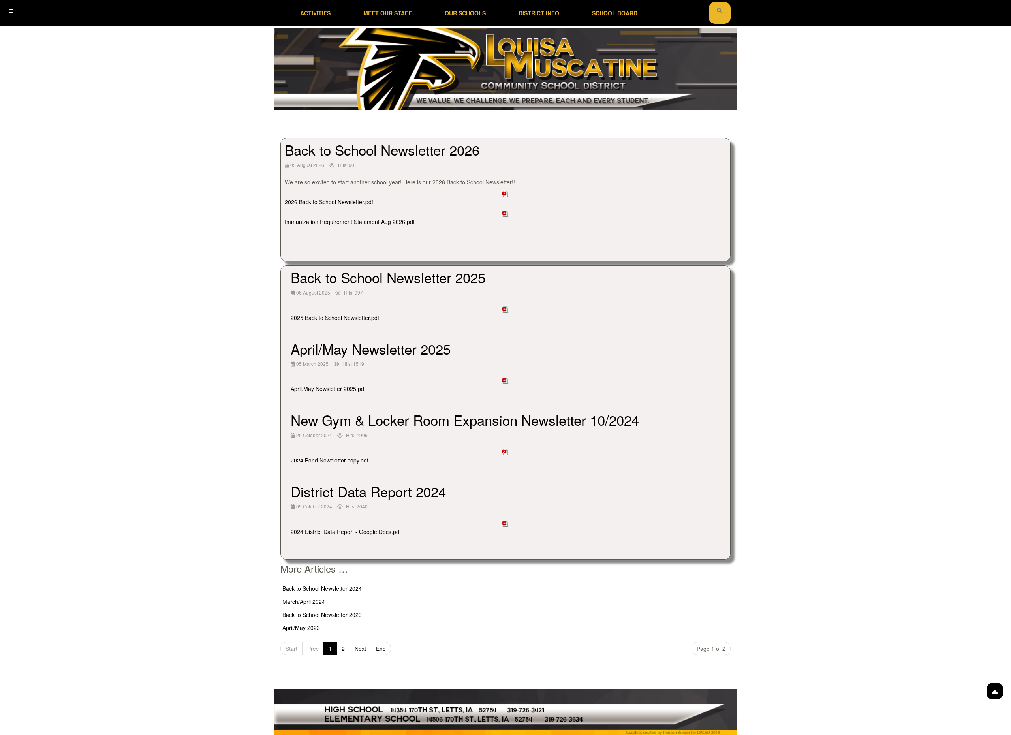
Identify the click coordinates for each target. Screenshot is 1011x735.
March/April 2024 (303, 601)
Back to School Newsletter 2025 (388, 277)
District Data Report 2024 (368, 491)
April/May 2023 (301, 628)
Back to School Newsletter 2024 (322, 588)
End (381, 648)
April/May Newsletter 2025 (371, 349)
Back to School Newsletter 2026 (382, 150)
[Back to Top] (995, 691)
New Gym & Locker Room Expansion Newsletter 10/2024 (465, 420)
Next (360, 648)
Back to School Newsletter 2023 (322, 614)
